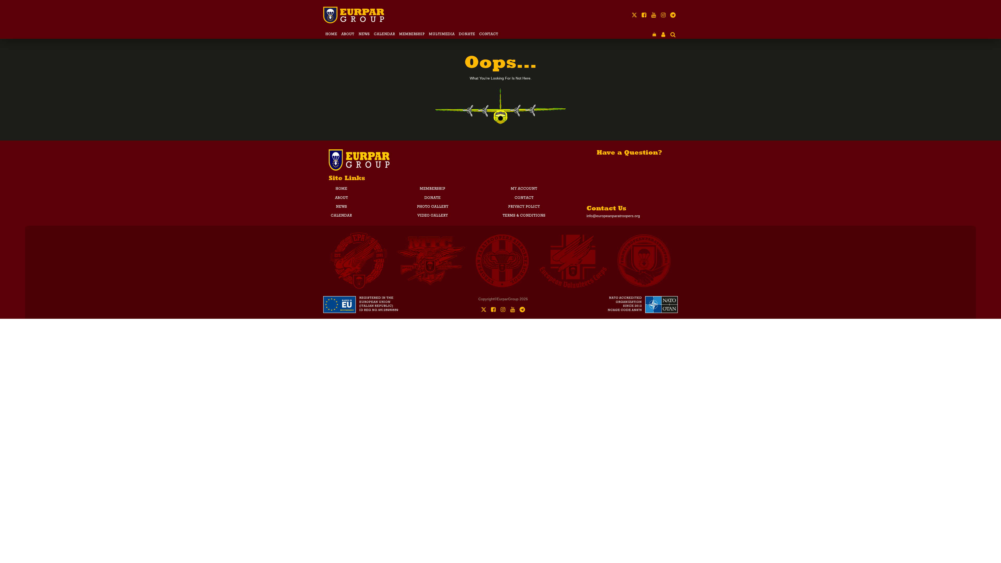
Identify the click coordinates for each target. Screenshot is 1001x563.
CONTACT (488, 34)
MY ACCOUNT (524, 189)
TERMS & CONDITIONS (524, 216)
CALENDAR (384, 34)
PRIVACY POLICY (524, 207)
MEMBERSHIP (412, 34)
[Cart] (654, 34)
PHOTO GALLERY (432, 207)
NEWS (364, 34)
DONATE (467, 34)
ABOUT (347, 34)
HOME (331, 34)
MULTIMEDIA (442, 34)
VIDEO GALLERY (432, 216)
